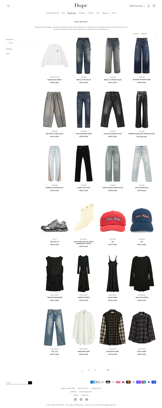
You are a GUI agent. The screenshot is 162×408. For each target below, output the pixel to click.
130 (108, 370)
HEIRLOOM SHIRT (83, 351)
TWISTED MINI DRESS (54, 297)
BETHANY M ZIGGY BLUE (54, 134)
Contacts (85, 395)
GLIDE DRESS (113, 297)
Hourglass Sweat (54, 80)
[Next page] (114, 370)
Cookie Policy (96, 388)
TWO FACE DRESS (142, 297)
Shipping (73, 392)
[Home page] (81, 5)
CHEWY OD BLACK (83, 187)
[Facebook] (81, 400)
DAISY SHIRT (141, 351)
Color (8, 54)
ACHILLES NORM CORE (84, 134)
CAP (112, 242)
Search (76, 395)
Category (9, 49)
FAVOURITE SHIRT (112, 351)
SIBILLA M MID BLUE (83, 80)
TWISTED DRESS (84, 297)
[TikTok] (86, 400)
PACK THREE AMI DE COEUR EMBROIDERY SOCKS (84, 242)
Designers (9, 39)
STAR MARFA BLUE (141, 187)
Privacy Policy (83, 388)
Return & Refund (85, 392)
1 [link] (82, 370)
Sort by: (136, 34)
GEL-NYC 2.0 (54, 242)
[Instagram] (75, 400)
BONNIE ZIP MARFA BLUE (54, 187)
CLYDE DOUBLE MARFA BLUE (112, 187)
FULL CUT (54, 351)
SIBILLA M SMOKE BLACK (113, 80)
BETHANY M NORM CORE (142, 79)
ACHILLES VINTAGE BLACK (113, 134)
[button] (8, 6)
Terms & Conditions (68, 388)
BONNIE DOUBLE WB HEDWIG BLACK (142, 134)
